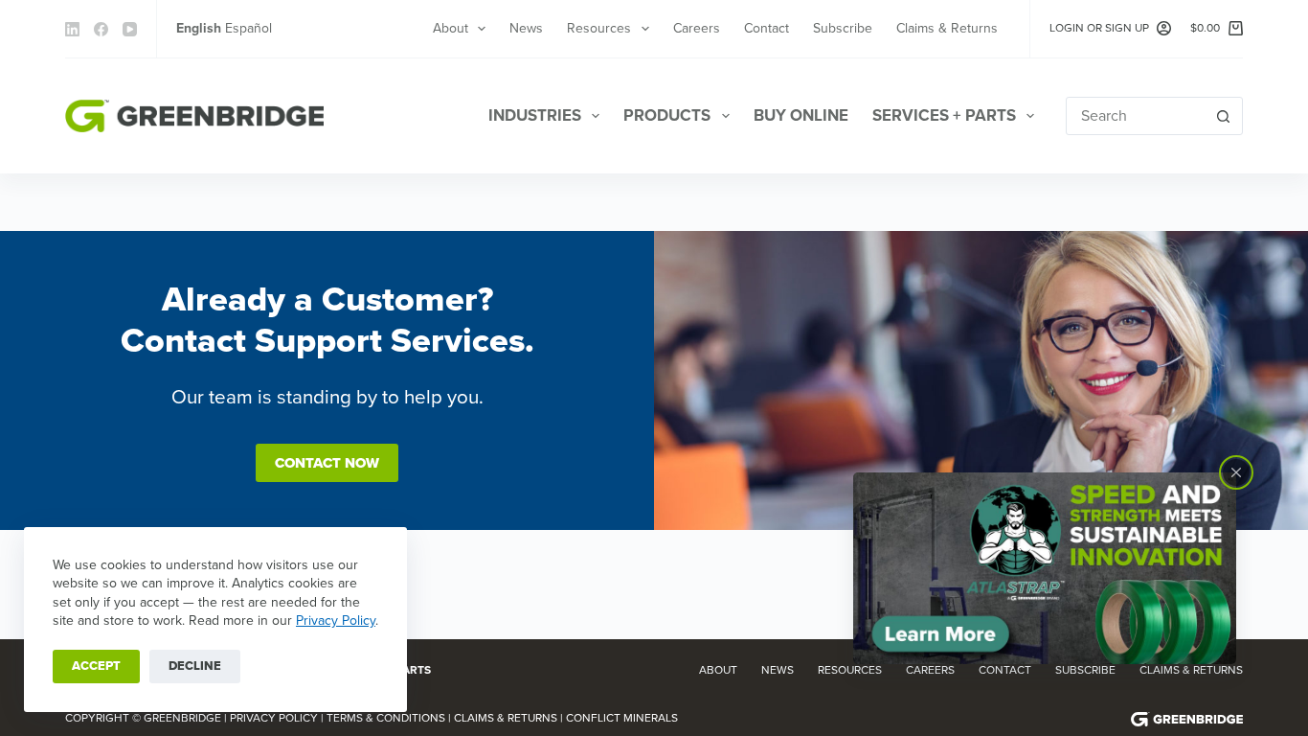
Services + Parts (944, 115)
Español (248, 28)
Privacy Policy (335, 620)
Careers (696, 28)
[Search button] (1224, 116)
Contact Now (327, 463)
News (526, 28)
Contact (766, 28)
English (198, 28)
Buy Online (801, 115)
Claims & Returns (947, 28)
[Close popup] (1236, 472)
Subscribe (842, 28)
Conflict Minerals (622, 717)
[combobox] (1136, 116)
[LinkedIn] (72, 29)
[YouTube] (130, 29)
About (450, 28)
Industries (534, 115)
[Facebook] (101, 29)
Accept (96, 666)
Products (666, 115)
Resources (599, 28)
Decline (195, 666)
